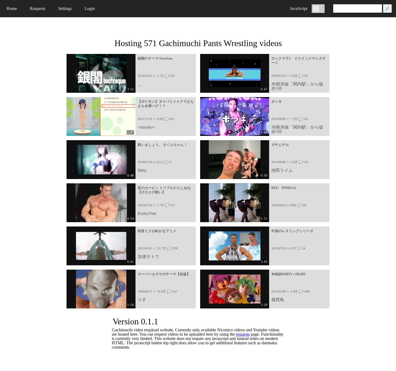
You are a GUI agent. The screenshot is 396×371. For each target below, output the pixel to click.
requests (243, 334)
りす (142, 299)
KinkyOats (147, 213)
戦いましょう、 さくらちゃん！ (162, 145)
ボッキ (276, 102)
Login (90, 8)
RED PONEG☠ (283, 188)
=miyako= (146, 127)
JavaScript (298, 8)
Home (11, 8)
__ (140, 84)
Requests (37, 8)
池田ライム (282, 170)
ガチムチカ (280, 145)
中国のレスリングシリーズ (292, 231)
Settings (65, 8)
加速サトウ (148, 256)
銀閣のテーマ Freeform (155, 58)
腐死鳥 (277, 299)
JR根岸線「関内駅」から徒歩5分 (297, 86)
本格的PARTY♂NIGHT (288, 274)
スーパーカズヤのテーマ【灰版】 (164, 274)
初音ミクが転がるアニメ (157, 231)
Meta (142, 170)
